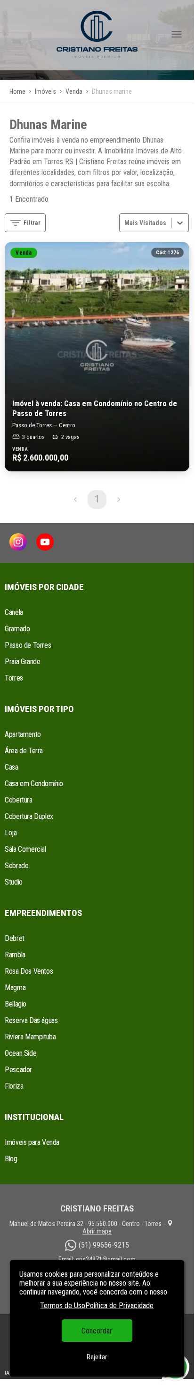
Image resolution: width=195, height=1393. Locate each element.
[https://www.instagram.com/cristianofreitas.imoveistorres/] (18, 543)
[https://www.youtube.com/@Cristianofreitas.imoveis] (45, 543)
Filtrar (32, 222)
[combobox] (125, 222)
